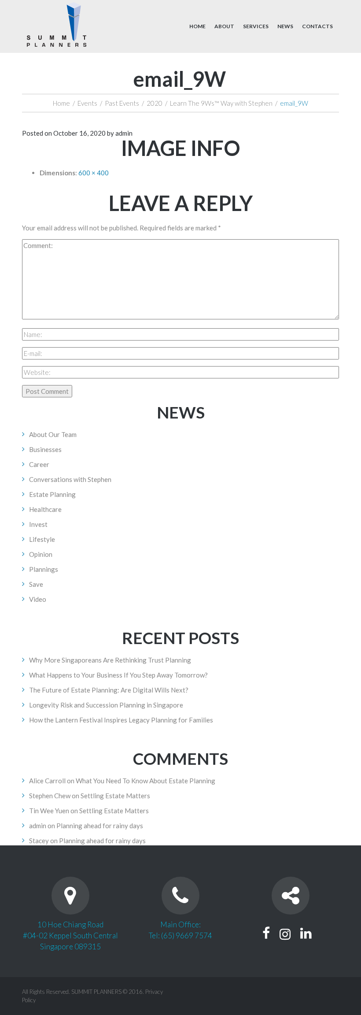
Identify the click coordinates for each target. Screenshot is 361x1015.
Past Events (122, 103)
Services (256, 26)
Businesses (45, 449)
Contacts (317, 26)
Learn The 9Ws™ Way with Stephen (221, 103)
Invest (38, 524)
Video (37, 599)
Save (36, 584)
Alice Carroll (47, 781)
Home (197, 26)
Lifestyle (42, 539)
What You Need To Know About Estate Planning (145, 781)
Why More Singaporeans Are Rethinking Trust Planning (110, 660)
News (285, 26)
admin (124, 133)
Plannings (43, 569)
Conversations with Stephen (70, 479)
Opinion (40, 554)
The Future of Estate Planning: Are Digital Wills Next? (108, 690)
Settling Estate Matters (115, 796)
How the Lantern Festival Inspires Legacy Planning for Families (121, 720)
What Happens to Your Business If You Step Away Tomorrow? (118, 675)
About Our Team (53, 434)
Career (39, 464)
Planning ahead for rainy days (99, 826)
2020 (154, 103)
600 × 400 (93, 173)
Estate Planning (52, 494)
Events (87, 103)
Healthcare (45, 509)
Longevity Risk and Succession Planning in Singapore (106, 705)
